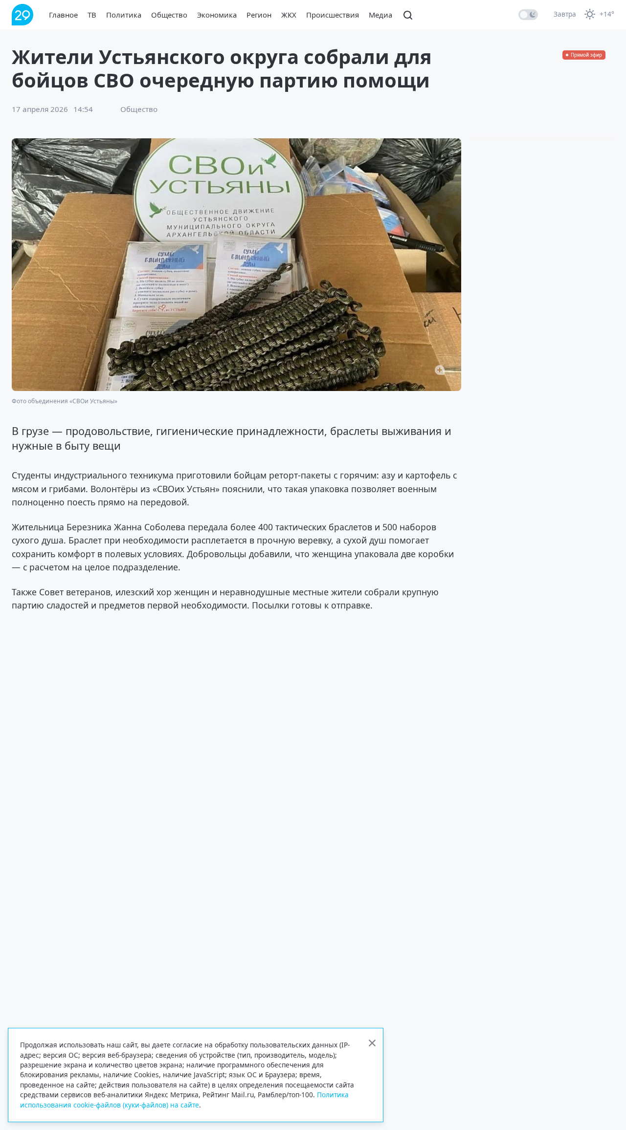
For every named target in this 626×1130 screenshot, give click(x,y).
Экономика (217, 15)
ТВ (92, 15)
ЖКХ (288, 15)
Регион (258, 15)
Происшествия (332, 15)
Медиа (380, 15)
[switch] (528, 14)
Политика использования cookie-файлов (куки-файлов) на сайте (184, 1099)
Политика (123, 15)
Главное (63, 15)
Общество (169, 15)
